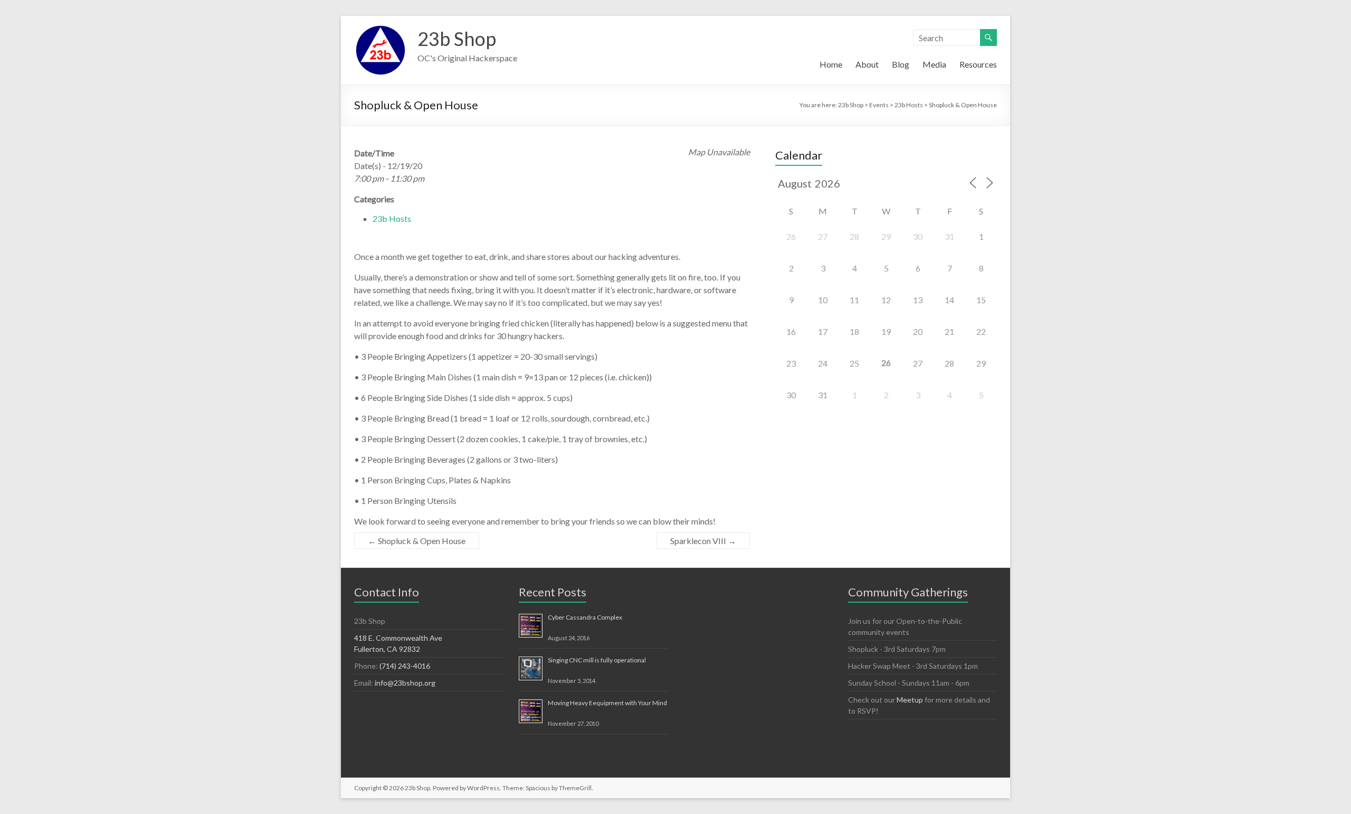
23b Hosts (392, 218)
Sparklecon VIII (703, 541)
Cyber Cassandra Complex (585, 617)
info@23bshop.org (405, 682)
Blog (900, 64)
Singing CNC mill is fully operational (597, 660)
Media (934, 64)
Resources (978, 64)
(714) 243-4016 (404, 665)
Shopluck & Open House (416, 541)
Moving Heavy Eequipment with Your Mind (607, 703)
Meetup (910, 699)
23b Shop (456, 38)
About (867, 64)
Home (831, 64)
